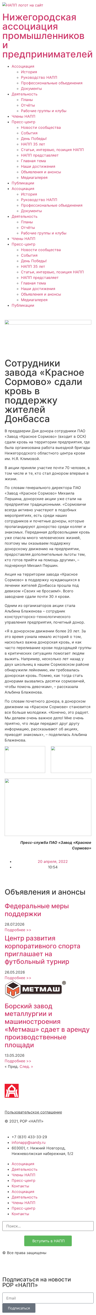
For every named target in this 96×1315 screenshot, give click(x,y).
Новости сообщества (41, 127)
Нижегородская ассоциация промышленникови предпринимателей (47, 35)
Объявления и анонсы (41, 172)
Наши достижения (38, 166)
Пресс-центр (23, 122)
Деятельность (25, 94)
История (29, 71)
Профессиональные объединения (51, 83)
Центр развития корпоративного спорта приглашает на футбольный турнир (42, 949)
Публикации (23, 183)
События (29, 133)
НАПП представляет (40, 155)
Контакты (20, 1186)
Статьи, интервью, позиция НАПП (52, 149)
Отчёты (28, 105)
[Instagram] (8, 1265)
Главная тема (33, 160)
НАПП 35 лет (33, 144)
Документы (31, 88)
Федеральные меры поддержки (37, 910)
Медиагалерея (34, 177)
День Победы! (34, 138)
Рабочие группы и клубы (43, 110)
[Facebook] (21, 1265)
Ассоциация (23, 66)
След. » (26, 1066)
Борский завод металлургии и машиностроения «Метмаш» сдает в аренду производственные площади (47, 1025)
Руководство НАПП (39, 77)
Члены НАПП (23, 116)
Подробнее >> (18, 929)
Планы (27, 99)
